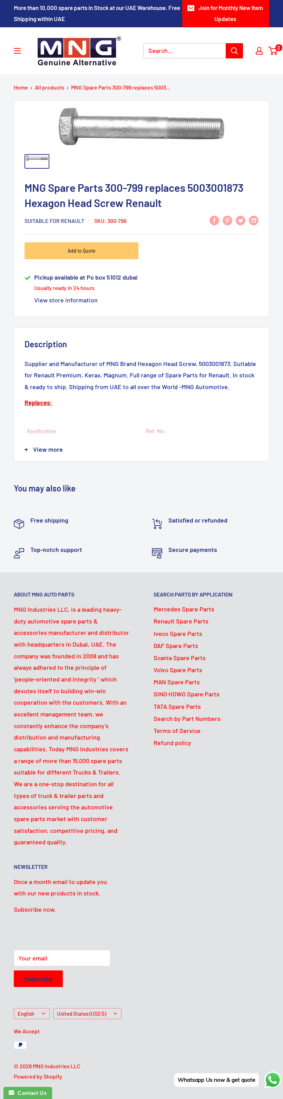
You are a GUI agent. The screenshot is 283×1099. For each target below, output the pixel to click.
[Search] (234, 50)
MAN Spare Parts (177, 682)
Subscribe (38, 979)
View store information (66, 300)
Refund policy (172, 742)
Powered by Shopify (38, 1076)
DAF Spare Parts (176, 645)
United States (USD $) (81, 1014)
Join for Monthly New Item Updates (230, 13)
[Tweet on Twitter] (240, 220)
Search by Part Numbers (187, 718)
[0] (273, 51)
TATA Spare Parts (177, 706)
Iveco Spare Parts (178, 633)
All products (49, 87)
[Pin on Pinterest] (227, 220)
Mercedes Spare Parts (184, 609)
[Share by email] (253, 220)
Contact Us (30, 1093)
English (26, 1014)
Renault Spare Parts (181, 621)
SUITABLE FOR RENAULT (54, 220)
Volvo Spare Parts (178, 670)
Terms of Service (177, 730)
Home (21, 87)
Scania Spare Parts (180, 657)
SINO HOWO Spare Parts (186, 694)
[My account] (259, 51)
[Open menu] (17, 51)
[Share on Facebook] (214, 220)
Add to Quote (82, 251)
